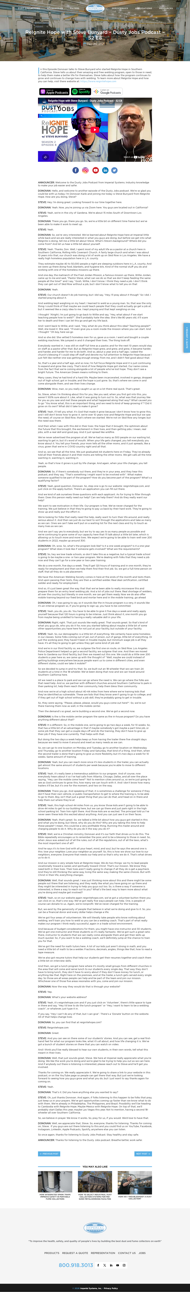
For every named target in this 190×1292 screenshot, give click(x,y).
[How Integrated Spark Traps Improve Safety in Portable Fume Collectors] (55, 1192)
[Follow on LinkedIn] (111, 1265)
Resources (166, 8)
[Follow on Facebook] (98, 1265)
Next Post (143, 1154)
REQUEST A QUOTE (187, 338)
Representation (103, 1253)
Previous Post (49, 1154)
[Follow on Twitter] (104, 1265)
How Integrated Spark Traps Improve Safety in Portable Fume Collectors (55, 1197)
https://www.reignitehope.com (98, 81)
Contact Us (127, 1253)
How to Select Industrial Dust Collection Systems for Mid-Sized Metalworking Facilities (95, 1197)
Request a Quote (75, 1253)
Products (51, 1253)
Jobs (142, 1253)
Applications (143, 8)
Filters (74, 8)
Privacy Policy (111, 1288)
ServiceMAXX (120, 8)
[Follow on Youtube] (117, 1265)
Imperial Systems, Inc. (91, 1288)
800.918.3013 (76, 1265)
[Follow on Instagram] (124, 1265)
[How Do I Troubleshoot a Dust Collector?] (135, 1194)
